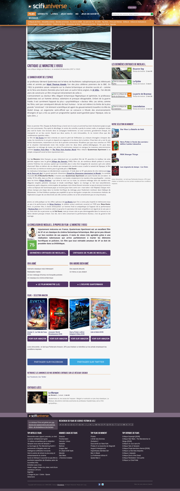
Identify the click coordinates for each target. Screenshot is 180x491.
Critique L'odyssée (129, 453)
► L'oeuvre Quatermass (90, 284)
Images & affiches (45, 24)
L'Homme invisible (65, 458)
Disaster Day (138, 68)
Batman (62, 446)
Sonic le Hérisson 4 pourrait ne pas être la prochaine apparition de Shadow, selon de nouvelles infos (42, 460)
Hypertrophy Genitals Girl (100, 450)
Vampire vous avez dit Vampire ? (39, 443)
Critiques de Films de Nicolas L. (90, 252)
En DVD (98, 22)
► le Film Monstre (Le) (48, 284)
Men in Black (95, 453)
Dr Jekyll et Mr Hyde (66, 450)
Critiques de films (34, 22)
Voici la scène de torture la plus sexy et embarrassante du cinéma (41, 454)
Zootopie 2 (94, 441)
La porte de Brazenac (142, 93)
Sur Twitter (42, 377)
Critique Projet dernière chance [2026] (136, 448)
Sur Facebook (32, 377)
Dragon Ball (63, 448)
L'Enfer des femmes (98, 439)
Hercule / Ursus (64, 441)
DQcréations (60, 485)
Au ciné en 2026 (76, 22)
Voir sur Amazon (37, 338)
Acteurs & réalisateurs (138, 22)
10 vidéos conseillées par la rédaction (41, 441)
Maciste (62, 453)
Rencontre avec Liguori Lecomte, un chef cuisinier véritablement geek (42, 437)
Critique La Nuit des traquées (132, 450)
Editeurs (126, 22)
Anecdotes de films (73, 24)
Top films (105, 22)
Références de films (88, 24)
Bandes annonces (62, 22)
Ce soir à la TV (88, 22)
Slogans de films (103, 24)
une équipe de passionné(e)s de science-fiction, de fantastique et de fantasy (42, 424)
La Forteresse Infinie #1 (99, 455)
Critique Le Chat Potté (130, 460)
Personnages (33, 24)
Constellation (139, 106)
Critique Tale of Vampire (130, 446)
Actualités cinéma (48, 22)
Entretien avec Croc (34, 465)
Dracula (62, 436)
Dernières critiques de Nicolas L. (48, 252)
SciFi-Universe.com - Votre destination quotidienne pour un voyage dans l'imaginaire (47, 6)
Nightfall (30, 472)
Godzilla (62, 443)
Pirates (93, 436)
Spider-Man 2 (95, 458)
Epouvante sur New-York (99, 443)
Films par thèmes (116, 22)
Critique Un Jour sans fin (131, 443)
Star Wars (62, 455)
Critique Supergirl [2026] (131, 436)
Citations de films (59, 24)
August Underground (98, 448)
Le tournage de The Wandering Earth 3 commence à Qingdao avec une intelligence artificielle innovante (41, 448)
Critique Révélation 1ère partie (133, 458)
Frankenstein (63, 439)
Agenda (113, 24)
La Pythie (137, 81)
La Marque (53, 392)
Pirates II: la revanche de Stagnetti (103, 446)
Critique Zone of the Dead (131, 455)
